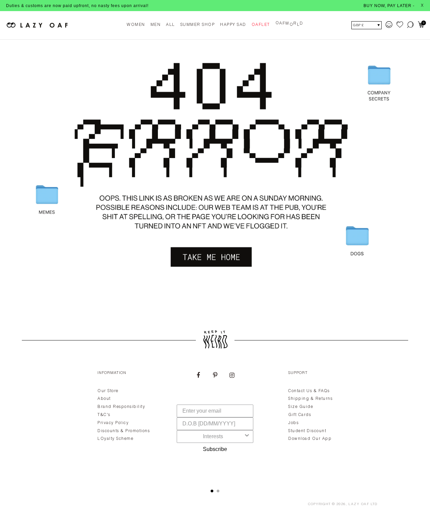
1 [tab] (212, 491)
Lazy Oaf (358, 504)
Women (136, 25)
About (104, 399)
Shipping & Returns (310, 399)
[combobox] (213, 436)
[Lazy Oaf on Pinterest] (215, 376)
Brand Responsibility (121, 407)
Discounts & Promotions (123, 431)
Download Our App (310, 439)
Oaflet (261, 25)
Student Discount (307, 431)
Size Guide (300, 407)
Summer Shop (197, 25)
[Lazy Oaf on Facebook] (198, 376)
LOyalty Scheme (115, 439)
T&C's (104, 415)
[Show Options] (247, 436)
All (170, 25)
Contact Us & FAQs (309, 391)
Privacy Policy (113, 423)
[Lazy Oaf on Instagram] (232, 376)
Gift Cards (299, 415)
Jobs (293, 423)
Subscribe (215, 449)
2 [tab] (218, 491)
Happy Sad (233, 25)
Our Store (108, 391)
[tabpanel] (215, 422)
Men (155, 25)
